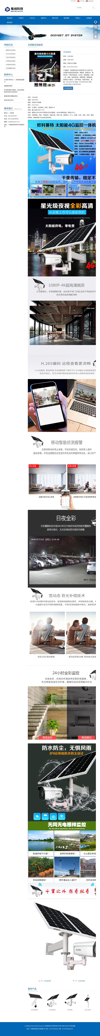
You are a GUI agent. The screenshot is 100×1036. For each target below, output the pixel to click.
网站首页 (9, 18)
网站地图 (73, 1026)
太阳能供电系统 (10, 64)
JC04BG (70, 1010)
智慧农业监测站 (10, 50)
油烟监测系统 (8, 86)
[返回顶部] (95, 37)
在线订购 (69, 88)
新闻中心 (43, 18)
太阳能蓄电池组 (10, 68)
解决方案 (55, 18)
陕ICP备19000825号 (64, 1026)
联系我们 (9, 22)
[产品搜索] (93, 7)
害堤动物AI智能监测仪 (11, 96)
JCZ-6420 (88, 1010)
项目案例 (66, 18)
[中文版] (81, 1)
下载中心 (77, 18)
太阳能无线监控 (10, 61)
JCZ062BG (81, 981)
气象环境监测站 (10, 57)
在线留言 (89, 18)
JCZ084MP (47, 981)
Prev (31, 66)
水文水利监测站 (10, 54)
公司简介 (21, 18)
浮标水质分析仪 (9, 100)
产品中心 (32, 18)
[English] (90, 1)
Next (57, 66)
